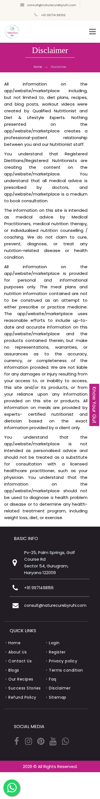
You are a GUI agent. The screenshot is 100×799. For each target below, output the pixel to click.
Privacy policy (63, 661)
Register (57, 652)
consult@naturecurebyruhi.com (51, 5)
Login (54, 643)
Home (38, 67)
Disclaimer (60, 688)
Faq (52, 679)
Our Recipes (20, 679)
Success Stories (24, 688)
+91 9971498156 (39, 588)
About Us (17, 652)
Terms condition (66, 670)
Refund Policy (22, 697)
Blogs (13, 670)
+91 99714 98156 (53, 15)
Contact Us (20, 661)
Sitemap (57, 697)
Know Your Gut (94, 405)
